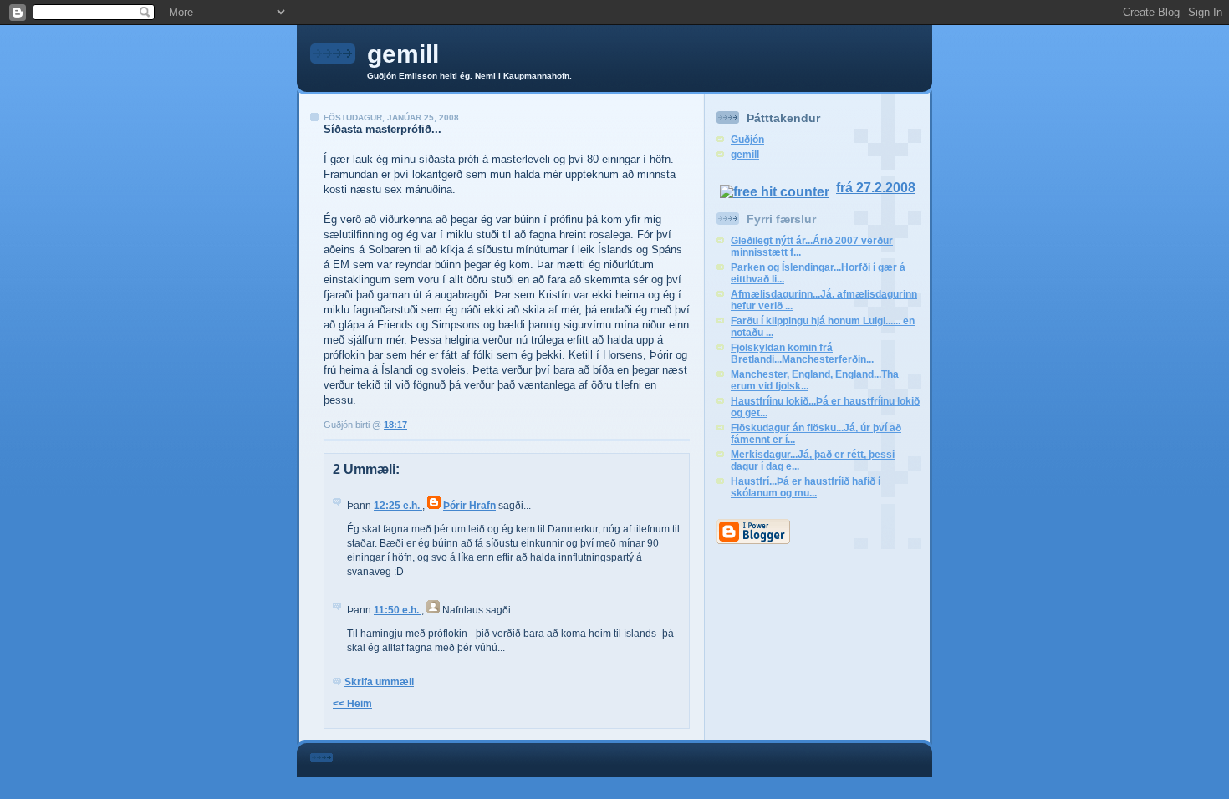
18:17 (395, 425)
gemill (403, 54)
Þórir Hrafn (469, 505)
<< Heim (352, 704)
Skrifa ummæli (379, 682)
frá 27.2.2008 (875, 188)
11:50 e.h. (397, 610)
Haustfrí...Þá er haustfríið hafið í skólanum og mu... (805, 487)
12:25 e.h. (398, 505)
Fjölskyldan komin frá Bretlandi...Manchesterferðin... (802, 353)
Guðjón (747, 139)
